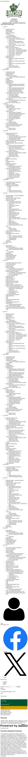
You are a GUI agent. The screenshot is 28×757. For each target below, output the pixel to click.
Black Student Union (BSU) (15, 202)
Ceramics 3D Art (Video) (14, 175)
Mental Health (9, 245)
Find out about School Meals (12, 271)
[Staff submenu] (8, 127)
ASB (7, 226)
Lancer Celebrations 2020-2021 (15, 237)
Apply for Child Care (10, 278)
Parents (4, 683)
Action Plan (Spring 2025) (14, 67)
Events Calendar (12, 228)
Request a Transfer (10, 267)
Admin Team (9, 300)
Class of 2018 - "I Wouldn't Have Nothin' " (18, 49)
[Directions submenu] (11, 34)
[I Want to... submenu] (3, 546)
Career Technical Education (12, 151)
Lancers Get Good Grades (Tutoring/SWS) (15, 140)
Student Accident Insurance (14, 116)
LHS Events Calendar (13, 94)
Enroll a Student (9, 266)
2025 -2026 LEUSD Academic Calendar (17, 97)
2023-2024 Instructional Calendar (16, 249)
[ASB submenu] (9, 226)
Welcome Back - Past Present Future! (17, 38)
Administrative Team (10, 71)
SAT (10, 188)
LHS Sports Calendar (13, 95)
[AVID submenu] (9, 144)
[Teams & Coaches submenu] (14, 392)
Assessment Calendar (10, 183)
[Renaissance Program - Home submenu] (19, 518)
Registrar (8, 79)
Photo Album (9, 241)
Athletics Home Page (10, 106)
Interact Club (11, 211)
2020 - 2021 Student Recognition (13, 305)
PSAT (10, 186)
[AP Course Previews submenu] (15, 134)
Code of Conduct (9, 119)
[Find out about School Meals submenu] (19, 271)
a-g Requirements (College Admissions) (14, 142)
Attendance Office (10, 81)
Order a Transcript (10, 279)
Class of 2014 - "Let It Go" (14, 54)
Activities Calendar (13, 229)
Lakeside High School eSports (15, 210)
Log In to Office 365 (10, 257)
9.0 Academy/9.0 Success (14, 167)
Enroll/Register (9, 80)
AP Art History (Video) (14, 135)
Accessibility (3, 755)
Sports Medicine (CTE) (14, 292)
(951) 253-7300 (7, 713)
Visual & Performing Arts (14, 169)
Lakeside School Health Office (15, 304)
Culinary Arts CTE (13, 290)
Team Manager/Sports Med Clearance (17, 113)
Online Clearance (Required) (15, 112)
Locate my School (10, 265)
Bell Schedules (9, 98)
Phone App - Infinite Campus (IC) (13, 102)
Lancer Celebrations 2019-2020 (15, 235)
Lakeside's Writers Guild (14, 213)
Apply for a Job (9, 283)
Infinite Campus (9, 254)
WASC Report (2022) (13, 65)
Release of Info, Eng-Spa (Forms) (16, 91)
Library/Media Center (10, 256)
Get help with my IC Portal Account (13, 270)
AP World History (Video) (14, 139)
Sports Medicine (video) (14, 156)
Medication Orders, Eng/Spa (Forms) (17, 84)
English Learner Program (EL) (15, 166)
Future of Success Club (14, 208)
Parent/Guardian (12, 122)
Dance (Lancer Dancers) (14, 177)
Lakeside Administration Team (12, 299)
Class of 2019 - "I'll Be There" (15, 48)
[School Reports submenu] (13, 57)
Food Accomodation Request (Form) (16, 87)
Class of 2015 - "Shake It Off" (15, 53)
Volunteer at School (10, 276)
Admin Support (9, 74)
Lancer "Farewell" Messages (12, 47)
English (7, 157)
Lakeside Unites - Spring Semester (13, 197)
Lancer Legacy (12, 40)
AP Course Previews (10, 134)
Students (5, 681)
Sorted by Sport (12, 128)
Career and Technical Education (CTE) (14, 286)
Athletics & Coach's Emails (14, 108)
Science (7, 162)
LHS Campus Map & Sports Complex (14, 124)
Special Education (10, 164)
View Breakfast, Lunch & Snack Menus (17, 272)
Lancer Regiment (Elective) (15, 217)
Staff (7, 127)
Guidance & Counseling (11, 75)
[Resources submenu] (3, 529)
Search (2, 686)
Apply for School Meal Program (16, 273)
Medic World (11, 221)
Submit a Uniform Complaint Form (13, 284)
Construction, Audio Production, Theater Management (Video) (17, 153)
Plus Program (9, 232)
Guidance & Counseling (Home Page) (17, 76)
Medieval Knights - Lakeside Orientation (15, 195)
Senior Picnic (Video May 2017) (16, 146)
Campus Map (11, 35)
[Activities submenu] (3, 194)
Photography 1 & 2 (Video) (14, 174)
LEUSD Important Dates (14, 96)
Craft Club (11, 204)
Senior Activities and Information (13, 230)
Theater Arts (11, 172)
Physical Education (10, 161)
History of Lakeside (10, 32)
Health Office (9, 82)
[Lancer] (19, 332)
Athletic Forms (9, 111)
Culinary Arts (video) (13, 155)
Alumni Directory (12, 238)
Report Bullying (9, 277)
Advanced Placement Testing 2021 (13, 182)
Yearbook (8, 240)
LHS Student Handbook (11, 36)
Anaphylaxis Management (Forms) (16, 89)
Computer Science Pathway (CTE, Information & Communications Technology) (16, 288)
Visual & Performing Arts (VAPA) (13, 168)
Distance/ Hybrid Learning (11, 133)
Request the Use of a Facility (12, 281)
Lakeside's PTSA (9, 259)
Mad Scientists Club (13, 215)
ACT (10, 189)
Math (7, 160)
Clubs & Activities (10, 200)
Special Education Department (12, 294)
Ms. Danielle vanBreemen (6, 691)
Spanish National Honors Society (16, 224)
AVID (7, 144)
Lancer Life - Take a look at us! (13, 37)
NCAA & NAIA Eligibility (12, 123)
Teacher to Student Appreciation (15, 41)
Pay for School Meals (13, 275)
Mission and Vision (10, 29)
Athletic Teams (12, 109)
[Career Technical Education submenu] (18, 436)
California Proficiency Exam (15, 190)
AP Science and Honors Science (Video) (17, 136)
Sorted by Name (12, 129)
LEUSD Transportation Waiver (15, 114)
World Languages (10, 178)
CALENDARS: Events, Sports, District (14, 92)
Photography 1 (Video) (14, 173)
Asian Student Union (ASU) (15, 201)
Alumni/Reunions (12, 239)
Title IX (7, 68)
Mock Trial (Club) (13, 222)
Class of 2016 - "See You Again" (16, 52)
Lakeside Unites (9, 196)
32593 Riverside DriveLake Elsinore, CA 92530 (6, 712)
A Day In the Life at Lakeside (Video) (17, 45)
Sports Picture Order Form (14, 118)
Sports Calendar (9, 105)
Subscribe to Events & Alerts (12, 282)
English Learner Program (11, 158)
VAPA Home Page (10, 295)
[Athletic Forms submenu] (13, 111)
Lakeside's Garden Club (14, 212)
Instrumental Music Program (15, 171)
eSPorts (10, 207)
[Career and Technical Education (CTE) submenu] (23, 286)
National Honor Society (14, 223)
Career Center (9, 78)
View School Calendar (11, 263)
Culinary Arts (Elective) (14, 205)
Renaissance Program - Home (12, 233)
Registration (8, 252)
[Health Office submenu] (12, 303)
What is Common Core (11, 141)
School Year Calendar (10, 246)
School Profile (9, 31)
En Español (3, 689)
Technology (11, 251)
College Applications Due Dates (15, 191)
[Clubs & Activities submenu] (14, 200)
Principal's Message (10, 73)
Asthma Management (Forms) (15, 90)
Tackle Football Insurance (14, 117)
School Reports (9, 57)
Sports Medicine (12, 293)
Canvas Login (4, 696)
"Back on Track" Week (11, 199)
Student (10, 120)
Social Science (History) (11, 163)
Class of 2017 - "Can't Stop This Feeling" (18, 51)
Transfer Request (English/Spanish (16, 268)
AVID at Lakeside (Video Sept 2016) (17, 145)
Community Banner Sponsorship (13, 125)
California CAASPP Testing (12, 184)
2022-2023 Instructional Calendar (16, 248)
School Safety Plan (10, 56)
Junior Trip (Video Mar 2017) (15, 147)
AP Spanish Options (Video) (15, 138)
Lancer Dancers (12, 216)
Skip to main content (5, 1)
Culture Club (11, 206)
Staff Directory (9, 30)
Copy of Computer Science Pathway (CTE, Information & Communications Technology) (15, 307)
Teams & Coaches (10, 107)
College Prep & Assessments (12, 185)
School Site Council (10, 46)
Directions (8, 34)
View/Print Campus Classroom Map (13, 262)
